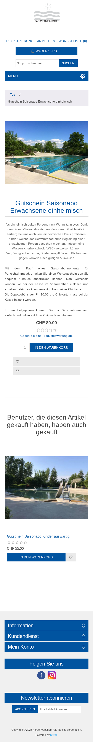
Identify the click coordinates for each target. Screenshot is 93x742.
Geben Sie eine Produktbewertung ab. (46, 335)
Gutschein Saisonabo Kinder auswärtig (38, 536)
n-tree (54, 735)
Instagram (52, 675)
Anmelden (46, 41)
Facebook (41, 675)
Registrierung (20, 41)
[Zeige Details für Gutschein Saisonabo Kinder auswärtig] (46, 488)
